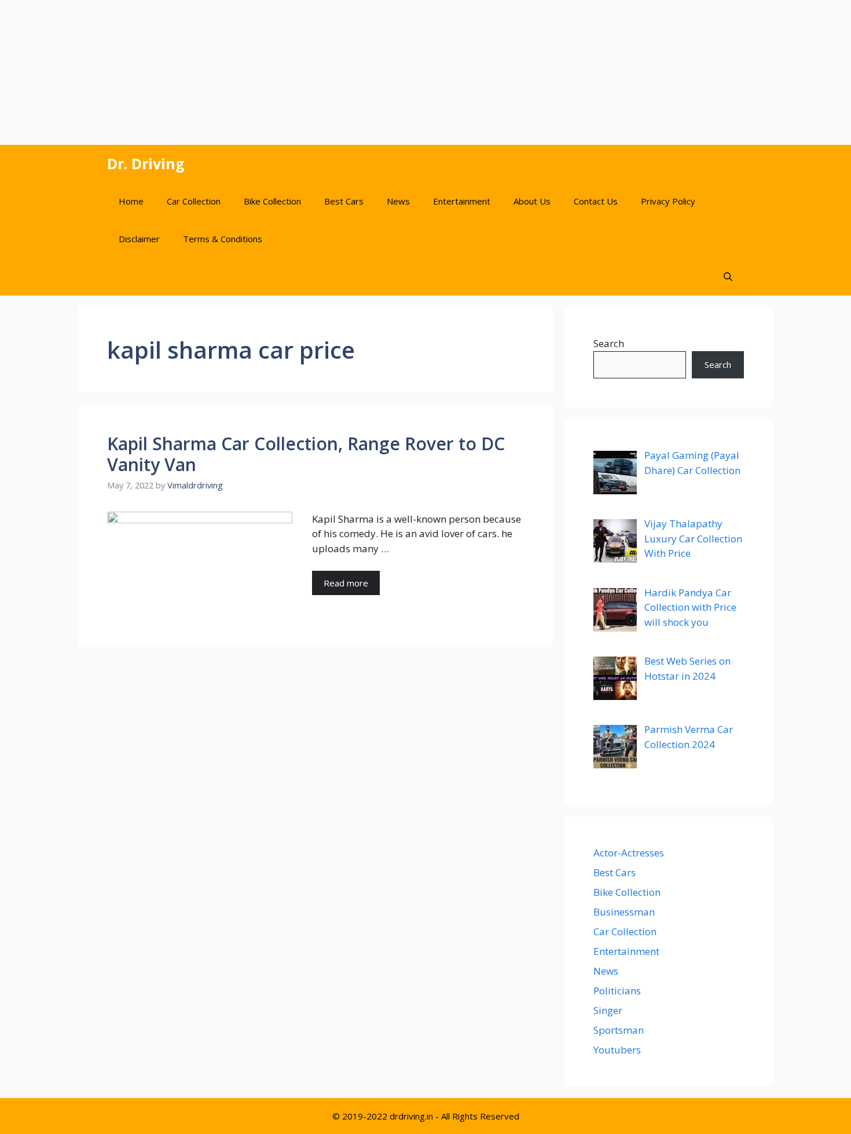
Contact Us (596, 201)
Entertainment (461, 201)
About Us (532, 201)
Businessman (624, 911)
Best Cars (344, 201)
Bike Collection (272, 201)
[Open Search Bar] (728, 277)
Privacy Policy (668, 201)
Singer (607, 1010)
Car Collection (194, 201)
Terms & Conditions (222, 239)
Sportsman (618, 1030)
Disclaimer (139, 239)
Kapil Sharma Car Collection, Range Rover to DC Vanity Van (306, 454)
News (398, 201)
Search (608, 343)
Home (131, 201)
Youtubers (617, 1049)
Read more (346, 583)
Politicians (617, 990)
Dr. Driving (146, 163)
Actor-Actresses (628, 852)
